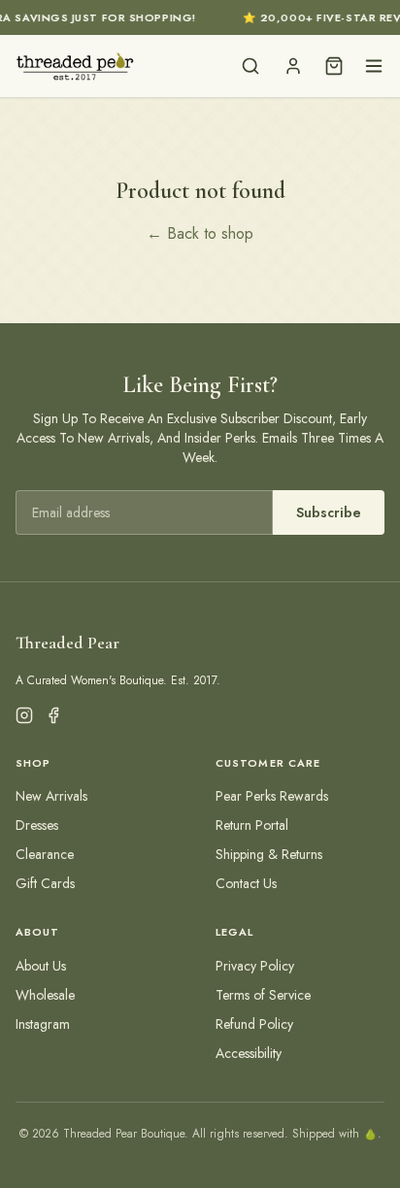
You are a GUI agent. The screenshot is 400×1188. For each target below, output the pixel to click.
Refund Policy (254, 1024)
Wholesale (45, 995)
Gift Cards (45, 883)
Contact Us (246, 883)
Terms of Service (263, 995)
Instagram (43, 1024)
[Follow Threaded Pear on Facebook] (53, 715)
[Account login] (293, 66)
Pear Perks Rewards (272, 796)
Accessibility (249, 1053)
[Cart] (334, 66)
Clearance (45, 854)
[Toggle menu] (373, 66)
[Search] (250, 66)
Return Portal (252, 825)
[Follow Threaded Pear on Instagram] (24, 715)
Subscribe (328, 512)
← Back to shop (200, 233)
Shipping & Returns (269, 854)
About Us (41, 965)
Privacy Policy (255, 965)
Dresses (37, 825)
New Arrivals (51, 796)
